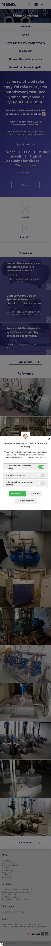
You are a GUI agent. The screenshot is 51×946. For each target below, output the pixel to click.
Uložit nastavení (27, 501)
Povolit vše (16, 493)
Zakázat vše (34, 493)
